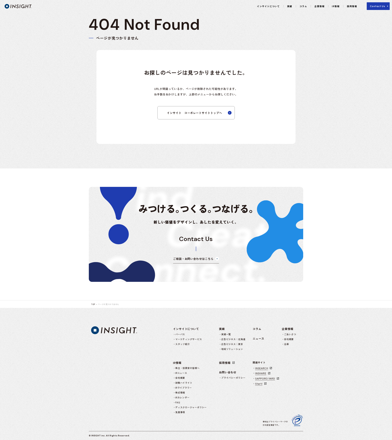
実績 (289, 6)
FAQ (177, 402)
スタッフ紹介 (182, 344)
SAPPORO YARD (265, 378)
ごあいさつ (290, 334)
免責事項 (180, 412)
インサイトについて (268, 6)
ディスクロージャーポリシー (191, 407)
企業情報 (319, 6)
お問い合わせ (227, 372)
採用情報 (352, 6)
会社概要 (289, 339)
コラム (303, 6)
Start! (258, 383)
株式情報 (180, 392)
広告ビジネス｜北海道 (233, 339)
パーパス (180, 334)
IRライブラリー (183, 387)
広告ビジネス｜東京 (232, 344)
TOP (93, 304)
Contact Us (377, 6)
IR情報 (335, 6)
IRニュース (181, 372)
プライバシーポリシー (233, 377)
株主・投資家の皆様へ (187, 368)
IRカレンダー (182, 397)
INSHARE (260, 373)
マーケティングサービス (188, 339)
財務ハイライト (183, 382)
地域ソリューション (232, 349)
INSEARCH (261, 368)
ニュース (258, 338)
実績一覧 (226, 334)
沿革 (286, 344)
